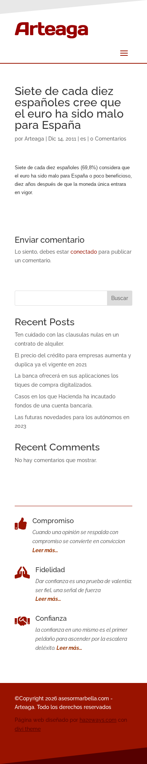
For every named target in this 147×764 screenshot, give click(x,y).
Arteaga (34, 139)
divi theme (28, 729)
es (83, 139)
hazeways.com (98, 720)
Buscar (119, 298)
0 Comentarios (108, 139)
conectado (83, 252)
